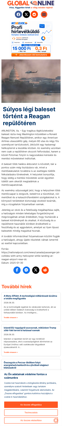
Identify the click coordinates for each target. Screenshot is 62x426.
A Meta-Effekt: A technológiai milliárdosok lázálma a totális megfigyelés (30, 297)
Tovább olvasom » (11, 317)
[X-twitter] (26, 14)
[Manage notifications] (56, 420)
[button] (44, 14)
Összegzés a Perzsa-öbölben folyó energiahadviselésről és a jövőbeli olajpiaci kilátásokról (26, 365)
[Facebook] (18, 14)
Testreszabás (31, 412)
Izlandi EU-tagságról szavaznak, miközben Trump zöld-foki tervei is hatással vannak (30, 329)
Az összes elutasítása (31, 420)
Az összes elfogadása (31, 404)
